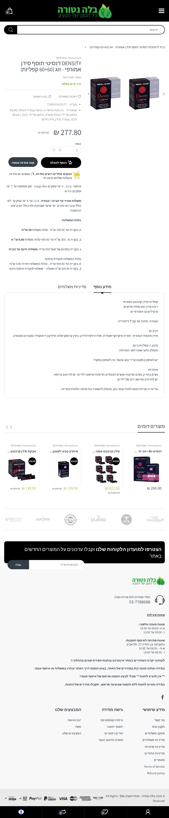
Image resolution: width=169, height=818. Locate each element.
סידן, (58, 119)
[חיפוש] (10, 29)
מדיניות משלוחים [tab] (72, 286)
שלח (18, 565)
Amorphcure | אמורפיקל (68, 57)
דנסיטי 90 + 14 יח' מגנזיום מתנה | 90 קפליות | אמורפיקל (147, 451)
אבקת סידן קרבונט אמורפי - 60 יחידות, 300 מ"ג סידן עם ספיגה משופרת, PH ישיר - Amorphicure (21, 451)
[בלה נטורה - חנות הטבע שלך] (84, 10)
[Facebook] (162, 697)
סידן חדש (48, 119)
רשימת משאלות (68, 96)
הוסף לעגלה (58, 163)
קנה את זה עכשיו (23, 163)
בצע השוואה (40, 96)
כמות (78, 144)
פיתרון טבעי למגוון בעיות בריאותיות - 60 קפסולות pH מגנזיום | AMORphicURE (63, 451)
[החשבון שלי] (148, 812)
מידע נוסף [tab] (102, 286)
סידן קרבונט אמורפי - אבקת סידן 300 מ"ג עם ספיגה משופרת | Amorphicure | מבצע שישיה (105, 451)
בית (162, 47)
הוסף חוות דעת (72, 77)
